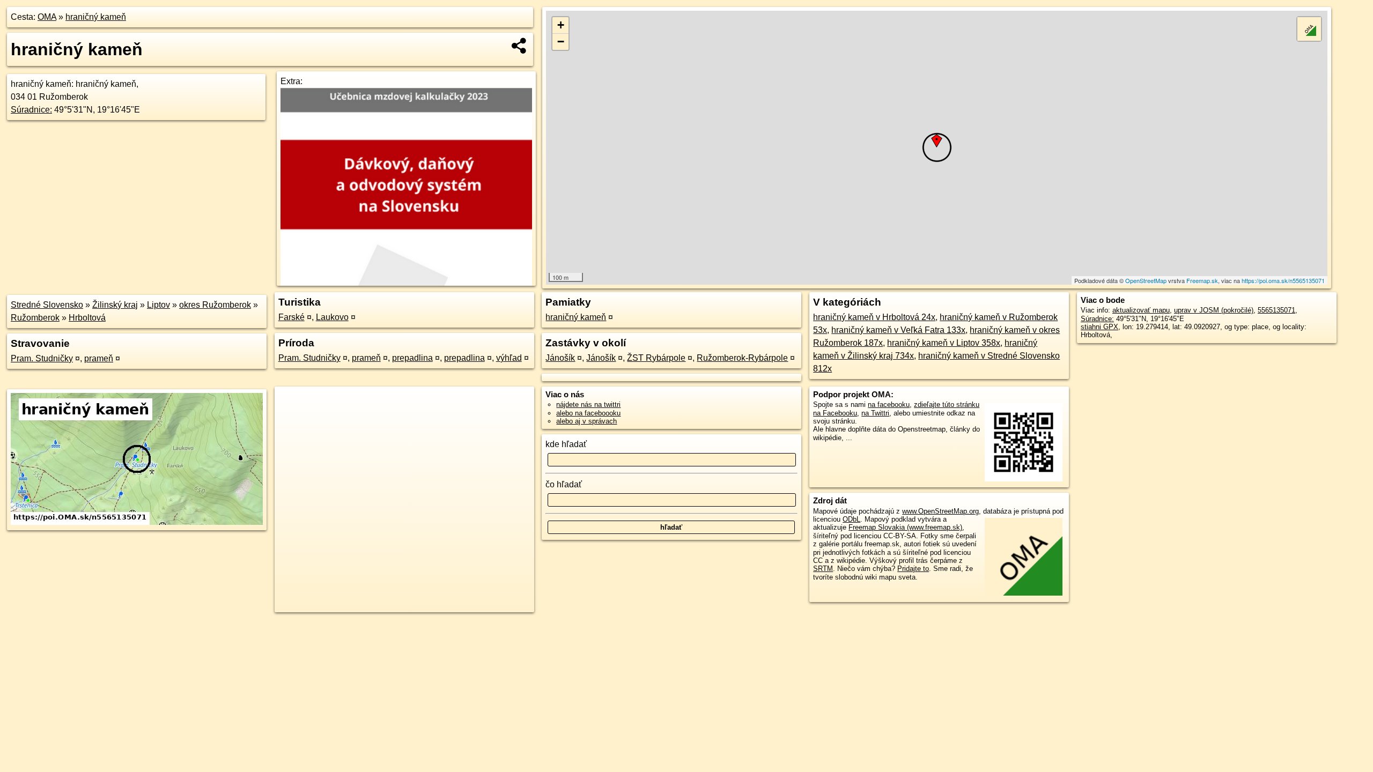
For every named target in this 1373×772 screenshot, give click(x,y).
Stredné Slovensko (47, 304)
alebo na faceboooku (588, 413)
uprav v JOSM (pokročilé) (1213, 310)
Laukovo (332, 317)
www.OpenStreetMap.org (940, 511)
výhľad (509, 357)
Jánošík (560, 357)
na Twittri (875, 413)
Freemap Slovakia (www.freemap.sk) (905, 527)
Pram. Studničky (42, 358)
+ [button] (560, 25)
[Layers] (1309, 29)
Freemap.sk (1202, 280)
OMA (47, 16)
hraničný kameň (95, 16)
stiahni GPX (1099, 327)
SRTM (823, 569)
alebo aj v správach (586, 421)
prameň (98, 358)
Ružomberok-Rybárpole (742, 357)
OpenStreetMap (1146, 280)
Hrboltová (87, 317)
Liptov (158, 304)
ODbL (851, 519)
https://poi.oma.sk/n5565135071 (1283, 280)
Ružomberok (35, 317)
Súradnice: (31, 109)
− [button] (560, 41)
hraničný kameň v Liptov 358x (943, 342)
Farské (291, 317)
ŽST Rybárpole (656, 357)
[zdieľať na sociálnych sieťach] (519, 45)
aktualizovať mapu (1141, 310)
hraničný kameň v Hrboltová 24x (874, 317)
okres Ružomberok (215, 304)
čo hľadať (563, 484)
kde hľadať (566, 444)
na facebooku (889, 404)
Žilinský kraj (115, 304)
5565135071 (1276, 310)
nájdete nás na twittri (588, 404)
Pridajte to (913, 569)
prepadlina (412, 357)
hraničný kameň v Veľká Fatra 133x (898, 330)
